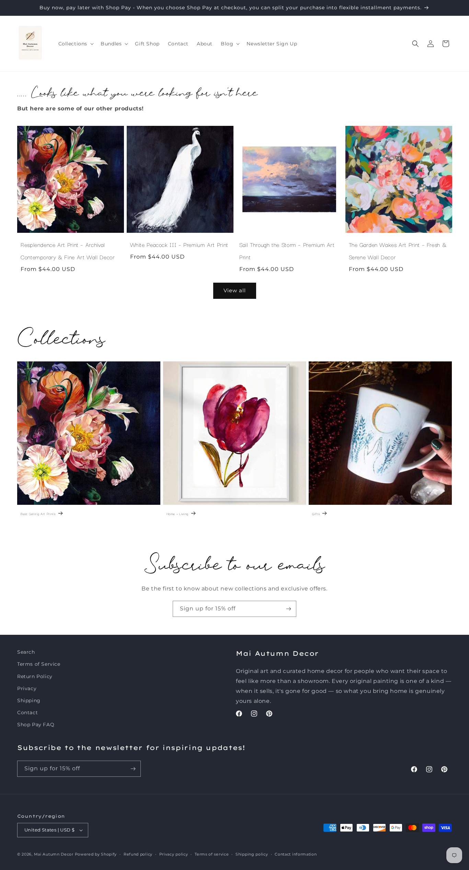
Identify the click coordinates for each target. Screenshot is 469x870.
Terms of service (212, 854)
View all (235, 290)
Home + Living (177, 513)
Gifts (316, 513)
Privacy (26, 688)
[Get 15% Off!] (288, 609)
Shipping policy (252, 854)
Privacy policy (173, 854)
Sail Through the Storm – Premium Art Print (287, 250)
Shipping (29, 700)
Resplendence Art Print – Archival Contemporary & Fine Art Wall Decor (67, 250)
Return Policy (35, 676)
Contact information (296, 854)
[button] (75, 43)
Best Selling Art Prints (38, 513)
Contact (27, 712)
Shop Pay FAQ (35, 724)
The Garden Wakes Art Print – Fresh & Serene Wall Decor (398, 250)
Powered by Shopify (96, 854)
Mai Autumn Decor (53, 854)
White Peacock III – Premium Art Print (179, 244)
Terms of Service (38, 664)
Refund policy (138, 854)
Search (26, 652)
